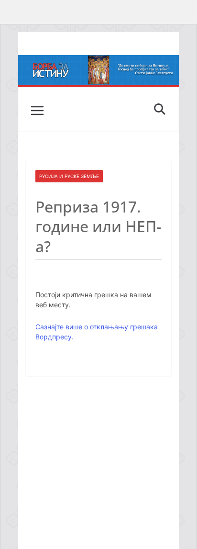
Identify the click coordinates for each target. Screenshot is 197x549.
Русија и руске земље (69, 176)
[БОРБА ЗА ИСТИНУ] (98, 62)
